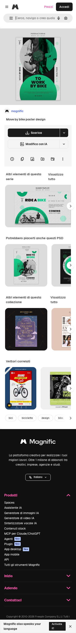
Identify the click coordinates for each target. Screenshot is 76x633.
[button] (38, 477)
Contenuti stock (15, 528)
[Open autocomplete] (9, 18)
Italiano (38, 477)
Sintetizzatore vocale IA (20, 523)
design (45, 418)
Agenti (12, 539)
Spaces (9, 502)
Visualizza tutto (55, 176)
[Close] (70, 626)
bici (11, 418)
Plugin (12, 544)
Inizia (8, 576)
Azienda (10, 588)
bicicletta (27, 418)
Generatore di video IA (19, 518)
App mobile (11, 554)
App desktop (16, 549)
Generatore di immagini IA (21, 513)
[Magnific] (38, 442)
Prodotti (10, 495)
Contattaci (13, 600)
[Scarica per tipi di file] (64, 133)
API (6, 559)
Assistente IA (13, 508)
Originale (28, 36)
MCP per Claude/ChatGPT (22, 534)
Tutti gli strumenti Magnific (22, 565)
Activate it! (57, 626)
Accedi (64, 7)
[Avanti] (70, 206)
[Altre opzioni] (62, 159)
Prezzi (48, 7)
